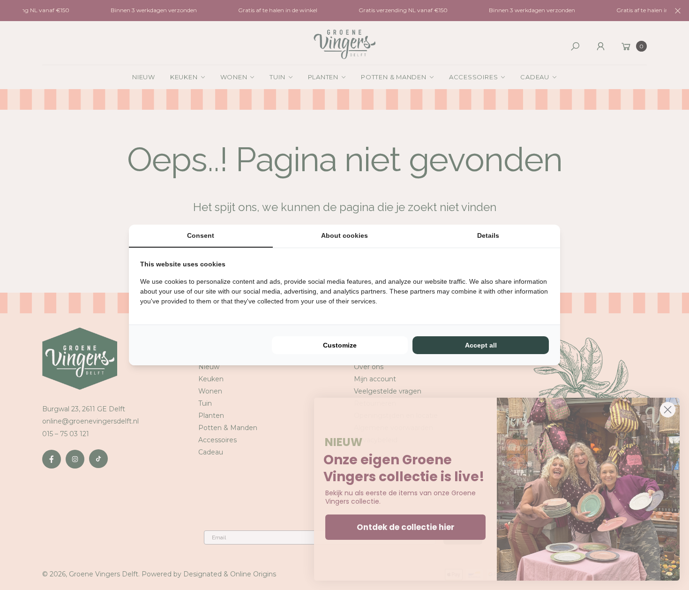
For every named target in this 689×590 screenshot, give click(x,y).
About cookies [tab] (344, 235)
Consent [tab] (200, 235)
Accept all (481, 345)
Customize (340, 345)
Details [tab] (488, 235)
